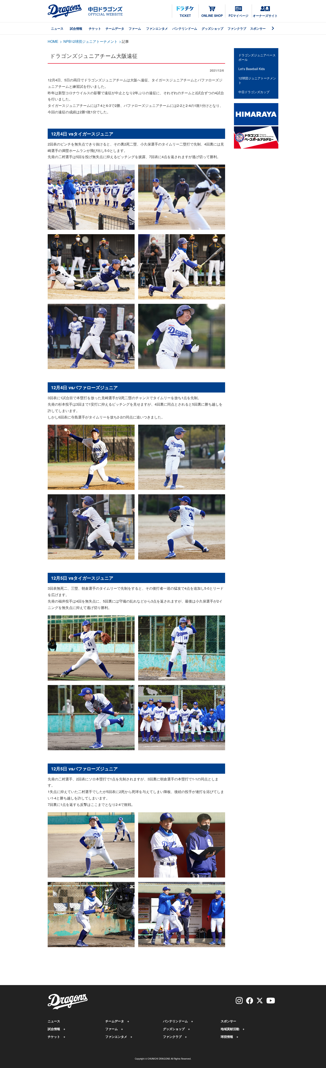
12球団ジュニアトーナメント (257, 80)
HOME (53, 41)
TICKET (185, 15)
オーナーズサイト (265, 15)
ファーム (135, 28)
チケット (95, 28)
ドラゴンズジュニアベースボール (257, 57)
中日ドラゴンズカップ (253, 92)
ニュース (57, 28)
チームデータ (115, 28)
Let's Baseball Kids (251, 69)
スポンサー (258, 28)
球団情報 (227, 1036)
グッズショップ (212, 28)
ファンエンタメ (157, 28)
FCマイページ (238, 15)
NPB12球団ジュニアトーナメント (90, 41)
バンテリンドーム (184, 28)
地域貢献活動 (230, 1029)
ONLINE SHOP (212, 15)
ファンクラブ (237, 28)
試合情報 (76, 28)
